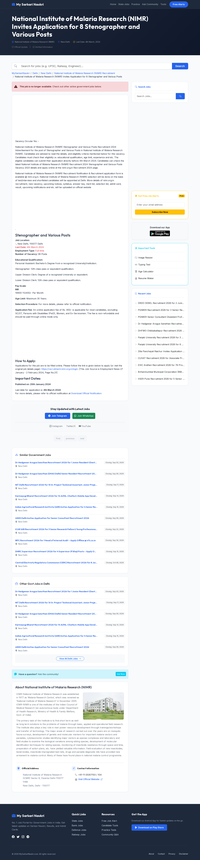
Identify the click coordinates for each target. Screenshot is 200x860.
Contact (161, 854)
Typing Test (144, 264)
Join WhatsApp (85, 415)
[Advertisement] (70, 117)
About (151, 854)
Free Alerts (179, 4)
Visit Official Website (89, 779)
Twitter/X (71, 426)
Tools (163, 4)
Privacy (172, 854)
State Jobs (123, 4)
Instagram (57, 426)
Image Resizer (145, 257)
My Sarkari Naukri (30, 4)
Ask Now (121, 674)
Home (113, 4)
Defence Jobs (79, 830)
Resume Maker (146, 278)
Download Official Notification (86, 393)
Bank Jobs (77, 825)
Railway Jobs (78, 834)
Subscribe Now (160, 212)
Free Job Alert (109, 820)
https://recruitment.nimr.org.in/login (59, 369)
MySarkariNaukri (21, 73)
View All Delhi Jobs (68, 658)
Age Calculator (146, 271)
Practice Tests (109, 830)
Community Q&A (110, 834)
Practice (135, 4)
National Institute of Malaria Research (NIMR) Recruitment (84, 73)
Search (180, 66)
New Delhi (46, 73)
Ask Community (150, 4)
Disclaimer (183, 854)
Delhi (35, 73)
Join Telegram (59, 415)
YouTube (86, 426)
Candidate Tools (110, 825)
